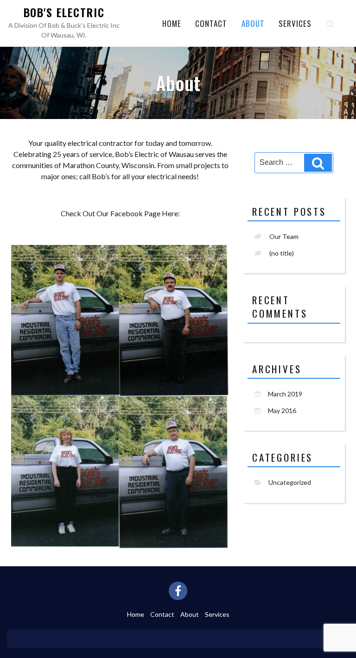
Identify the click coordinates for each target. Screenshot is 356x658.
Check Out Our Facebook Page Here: (120, 213)
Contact (211, 23)
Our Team (284, 236)
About (253, 23)
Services (295, 23)
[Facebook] (178, 591)
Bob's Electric (64, 12)
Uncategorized (289, 482)
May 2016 (282, 410)
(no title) (281, 253)
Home (171, 23)
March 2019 (285, 394)
